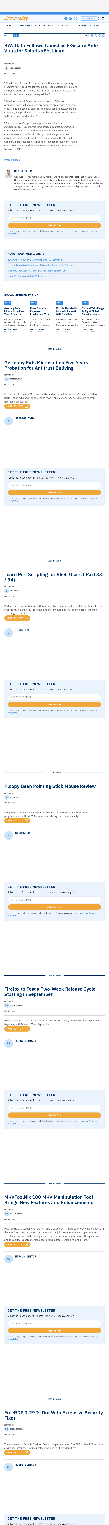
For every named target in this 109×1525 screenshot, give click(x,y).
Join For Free (54, 225)
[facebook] (66, 18)
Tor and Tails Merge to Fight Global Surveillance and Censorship (93, 311)
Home (6, 35)
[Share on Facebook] (92, 35)
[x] (75, 18)
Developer (67, 25)
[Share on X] (96, 35)
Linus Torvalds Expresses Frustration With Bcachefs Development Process (39, 311)
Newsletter (91, 18)
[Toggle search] (103, 18)
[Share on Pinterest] (100, 35)
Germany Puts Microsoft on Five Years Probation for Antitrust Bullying (15, 311)
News (9, 25)
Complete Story (15, 406)
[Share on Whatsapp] (103, 35)
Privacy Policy (12, 233)
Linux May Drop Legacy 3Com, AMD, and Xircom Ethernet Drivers (38, 270)
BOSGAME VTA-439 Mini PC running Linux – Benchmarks (34, 259)
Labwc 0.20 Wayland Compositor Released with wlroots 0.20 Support (40, 265)
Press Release (12, 159)
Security (84, 25)
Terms (91, 231)
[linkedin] (70, 18)
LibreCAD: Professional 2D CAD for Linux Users (30, 276)
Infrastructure (48, 25)
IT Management (26, 25)
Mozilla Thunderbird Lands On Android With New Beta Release (67, 311)
